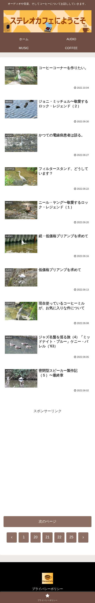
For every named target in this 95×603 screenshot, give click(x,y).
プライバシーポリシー (47, 589)
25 (71, 537)
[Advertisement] (47, 462)
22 (59, 537)
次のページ (47, 521)
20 (36, 537)
